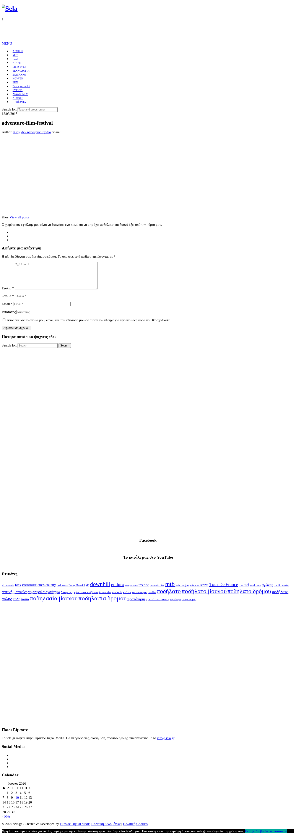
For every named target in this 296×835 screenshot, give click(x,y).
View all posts (19, 217)
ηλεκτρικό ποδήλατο (86, 592)
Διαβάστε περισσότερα (271, 831)
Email (7, 304)
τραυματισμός (189, 599)
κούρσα (117, 592)
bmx (18, 585)
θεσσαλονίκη (105, 592)
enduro (117, 584)
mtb (170, 584)
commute (29, 585)
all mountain (8, 585)
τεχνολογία (175, 599)
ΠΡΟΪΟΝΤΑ (19, 102)
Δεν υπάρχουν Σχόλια (36, 132)
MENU (7, 43)
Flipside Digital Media (75, 824)
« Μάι (6, 816)
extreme (134, 585)
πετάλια (152, 592)
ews (127, 585)
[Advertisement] (80, 31)
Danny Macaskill (76, 585)
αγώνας (267, 585)
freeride (143, 585)
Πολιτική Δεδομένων (105, 824)
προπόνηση (136, 599)
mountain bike (157, 585)
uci (246, 585)
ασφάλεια (40, 592)
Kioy (16, 132)
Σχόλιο (8, 288)
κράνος (127, 592)
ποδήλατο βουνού (204, 590)
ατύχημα (54, 592)
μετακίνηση (140, 592)
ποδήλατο (169, 591)
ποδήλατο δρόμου (249, 591)
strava (204, 585)
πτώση (165, 599)
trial (241, 585)
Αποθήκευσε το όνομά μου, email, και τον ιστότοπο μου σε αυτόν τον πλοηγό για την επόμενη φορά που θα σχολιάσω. (89, 320)
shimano (195, 585)
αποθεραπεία (281, 585)
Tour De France (223, 584)
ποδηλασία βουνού (54, 598)
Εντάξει (250, 831)
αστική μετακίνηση (17, 592)
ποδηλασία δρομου (102, 598)
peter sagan (182, 585)
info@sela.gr (165, 738)
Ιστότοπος (9, 312)
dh (87, 585)
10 (17, 797)
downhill (100, 584)
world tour (255, 585)
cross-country (46, 585)
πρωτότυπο (153, 599)
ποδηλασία (21, 599)
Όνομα (8, 296)
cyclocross (62, 585)
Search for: (9, 109)
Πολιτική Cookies (135, 824)
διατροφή (67, 592)
